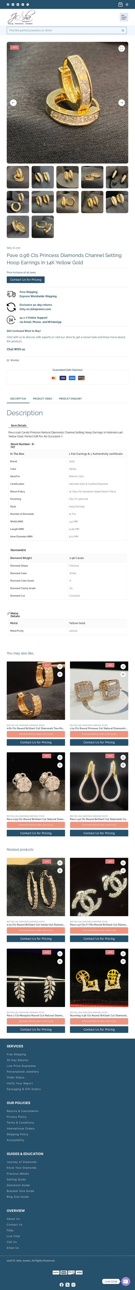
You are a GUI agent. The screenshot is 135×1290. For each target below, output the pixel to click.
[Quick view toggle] (60, 674)
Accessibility (16, 1140)
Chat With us (16, 349)
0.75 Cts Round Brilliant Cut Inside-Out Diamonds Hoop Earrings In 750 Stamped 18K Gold (61, 924)
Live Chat (13, 1236)
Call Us (12, 1242)
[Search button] (122, 30)
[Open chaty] (125, 1281)
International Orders (21, 1128)
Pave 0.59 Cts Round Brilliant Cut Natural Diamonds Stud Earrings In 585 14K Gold (56, 819)
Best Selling (12, 725)
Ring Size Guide (18, 1196)
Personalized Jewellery (23, 1071)
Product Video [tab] (42, 398)
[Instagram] (23, 4)
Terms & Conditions (20, 1122)
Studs (105, 725)
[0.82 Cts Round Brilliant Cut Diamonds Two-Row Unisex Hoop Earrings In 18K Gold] (36, 690)
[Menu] (124, 17)
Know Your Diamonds (22, 1167)
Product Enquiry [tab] (70, 398)
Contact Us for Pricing (25, 279)
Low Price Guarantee (21, 1065)
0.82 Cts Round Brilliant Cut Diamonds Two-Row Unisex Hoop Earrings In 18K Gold (56, 728)
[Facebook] (8, 4)
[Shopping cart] (119, 4)
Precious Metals (18, 1173)
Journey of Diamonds (22, 1162)
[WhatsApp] (28, 4)
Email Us (13, 1247)
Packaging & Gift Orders (24, 1089)
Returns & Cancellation (23, 1111)
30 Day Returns (17, 1060)
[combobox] (63, 30)
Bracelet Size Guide (20, 1191)
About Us (13, 1218)
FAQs (10, 1230)
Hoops (42, 725)
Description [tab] (18, 398)
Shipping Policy (17, 1134)
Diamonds (24, 725)
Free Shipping (16, 1054)
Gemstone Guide (18, 1185)
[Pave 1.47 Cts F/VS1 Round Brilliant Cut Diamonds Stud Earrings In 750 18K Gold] (99, 887)
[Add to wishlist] (60, 666)
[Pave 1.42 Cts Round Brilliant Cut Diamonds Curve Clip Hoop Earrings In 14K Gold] (99, 781)
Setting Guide (16, 1179)
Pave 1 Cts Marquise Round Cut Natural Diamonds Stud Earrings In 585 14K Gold (55, 1015)
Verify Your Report (20, 1083)
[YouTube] (18, 4)
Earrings (33, 725)
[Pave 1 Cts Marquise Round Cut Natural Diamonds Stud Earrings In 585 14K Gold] (36, 978)
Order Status (16, 1077)
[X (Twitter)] (13, 4)
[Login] (127, 4)
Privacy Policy (17, 1116)
